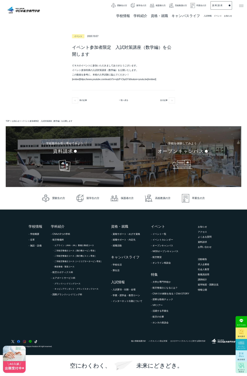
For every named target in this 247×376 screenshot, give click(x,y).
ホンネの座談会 (161, 322)
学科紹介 (140, 16)
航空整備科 (58, 239)
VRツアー (158, 305)
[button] (241, 5)
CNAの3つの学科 (61, 234)
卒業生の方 (201, 5)
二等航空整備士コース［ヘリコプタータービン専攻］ (78, 261)
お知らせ (228, 16)
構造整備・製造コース (64, 266)
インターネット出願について (127, 301)
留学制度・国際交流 (208, 284)
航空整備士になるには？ (165, 288)
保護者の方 (161, 5)
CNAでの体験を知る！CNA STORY (171, 293)
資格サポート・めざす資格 (126, 234)
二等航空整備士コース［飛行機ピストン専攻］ (75, 256)
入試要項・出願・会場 (124, 289)
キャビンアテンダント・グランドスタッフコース (76, 289)
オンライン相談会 (162, 263)
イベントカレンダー (163, 239)
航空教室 (157, 257)
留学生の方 (141, 5)
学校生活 (117, 264)
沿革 (32, 239)
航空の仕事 (158, 317)
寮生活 (116, 270)
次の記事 (164, 100)
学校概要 (34, 234)
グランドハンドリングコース (67, 283)
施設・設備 (36, 245)
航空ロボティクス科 (62, 272)
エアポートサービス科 (63, 278)
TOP (8, 121)
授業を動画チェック (163, 299)
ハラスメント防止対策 (158, 341)
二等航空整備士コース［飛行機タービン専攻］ (75, 250)
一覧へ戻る (123, 100)
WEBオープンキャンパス (165, 251)
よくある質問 (205, 237)
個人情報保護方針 (138, 341)
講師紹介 (202, 279)
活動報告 (202, 259)
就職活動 (117, 245)
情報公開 (202, 290)
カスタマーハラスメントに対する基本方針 (188, 341)
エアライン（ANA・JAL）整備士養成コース (74, 245)
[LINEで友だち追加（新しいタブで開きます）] (241, 322)
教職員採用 (203, 274)
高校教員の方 (181, 5)
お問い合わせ (205, 247)
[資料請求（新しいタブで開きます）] (241, 333)
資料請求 (202, 242)
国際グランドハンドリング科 (67, 294)
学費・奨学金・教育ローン (126, 295)
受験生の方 (122, 5)
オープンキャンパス (163, 245)
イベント (218, 16)
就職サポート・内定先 (124, 239)
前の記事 (83, 100)
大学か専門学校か (162, 282)
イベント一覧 (159, 234)
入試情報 (208, 16)
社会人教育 (203, 269)
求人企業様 (203, 264)
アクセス (202, 232)
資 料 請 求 (217, 5)
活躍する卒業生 (161, 311)
